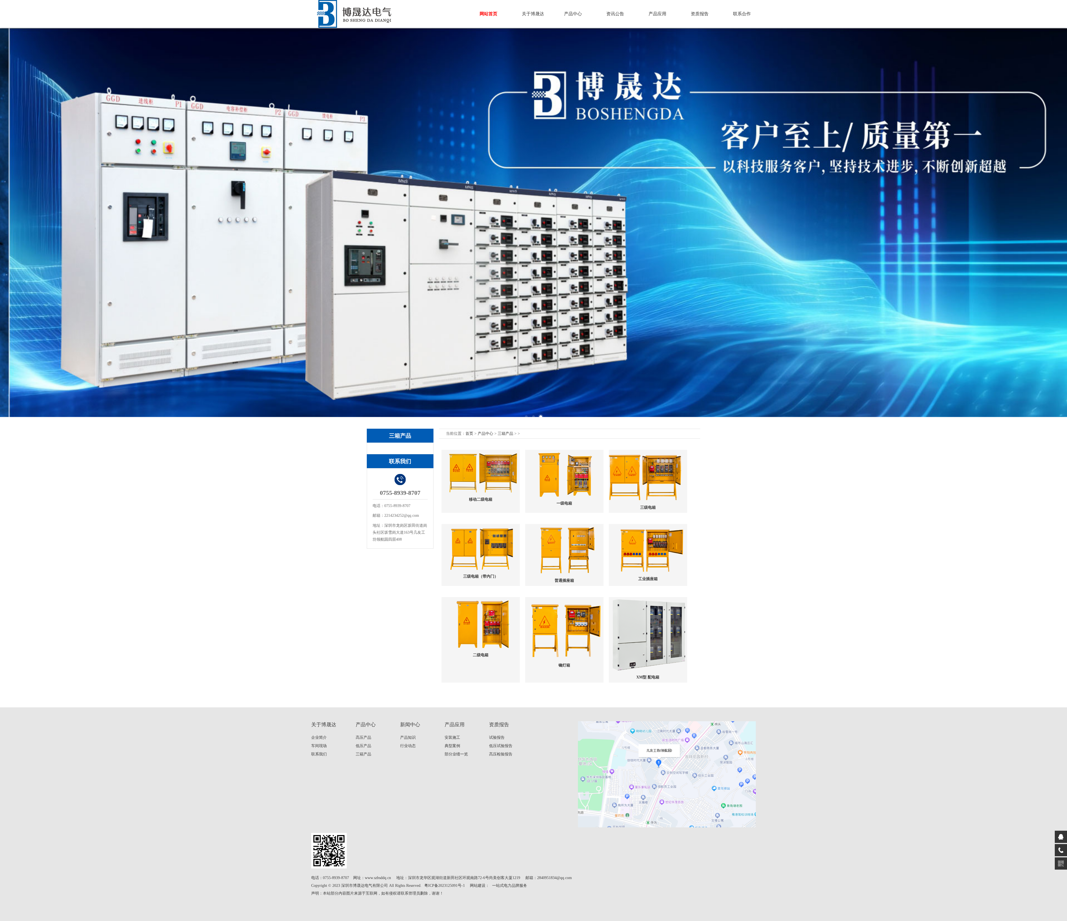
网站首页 (488, 13)
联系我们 (319, 754)
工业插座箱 (648, 579)
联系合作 (742, 13)
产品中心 (485, 433)
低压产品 (363, 746)
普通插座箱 (564, 580)
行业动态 (408, 746)
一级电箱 (564, 503)
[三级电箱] (648, 476)
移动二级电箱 (480, 499)
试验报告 (497, 737)
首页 (469, 433)
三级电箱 (648, 507)
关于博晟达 (533, 13)
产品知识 (408, 737)
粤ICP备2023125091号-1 (444, 885)
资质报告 (700, 13)
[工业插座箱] (648, 549)
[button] (526, 416)
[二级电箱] (481, 623)
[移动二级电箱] (481, 472)
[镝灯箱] (564, 628)
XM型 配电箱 (647, 677)
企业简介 (319, 737)
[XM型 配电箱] (648, 634)
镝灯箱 (564, 665)
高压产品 (363, 737)
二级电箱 (480, 655)
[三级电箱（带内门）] (481, 547)
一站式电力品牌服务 (509, 885)
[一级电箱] (564, 474)
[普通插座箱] (564, 550)
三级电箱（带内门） (480, 576)
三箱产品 (505, 433)
